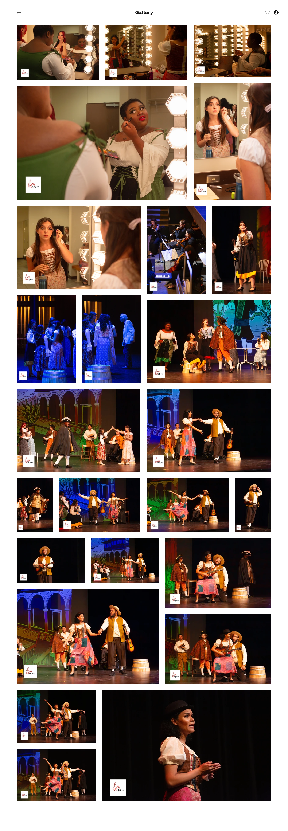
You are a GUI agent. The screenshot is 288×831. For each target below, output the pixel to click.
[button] (144, 12)
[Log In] (272, 12)
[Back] (22, 12)
